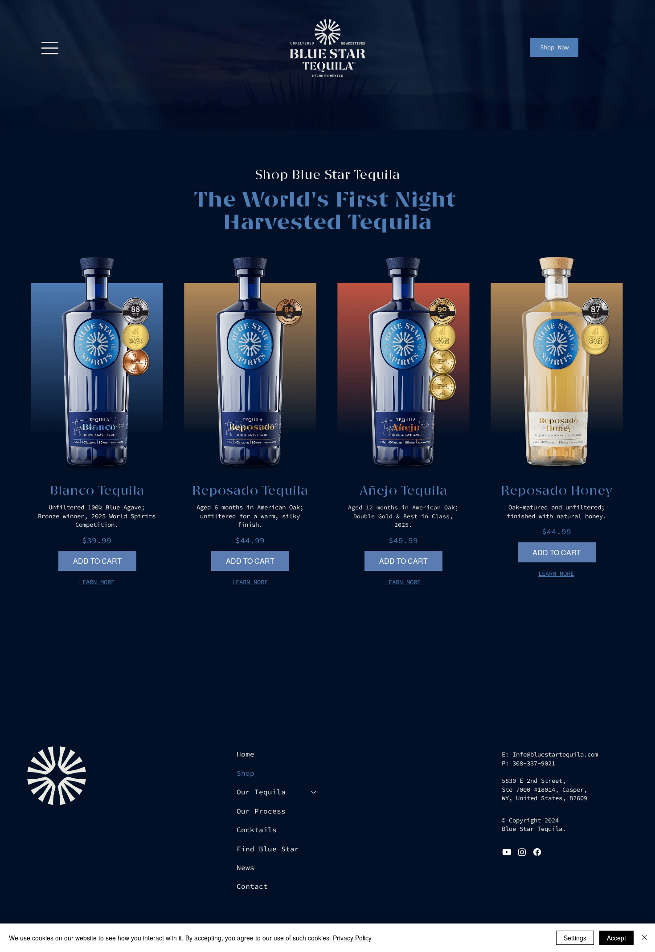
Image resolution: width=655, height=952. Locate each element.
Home (245, 753)
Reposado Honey (557, 491)
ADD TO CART (97, 561)
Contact (252, 886)
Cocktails (257, 829)
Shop (245, 773)
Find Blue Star (268, 848)
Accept (616, 937)
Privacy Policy (352, 937)
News (245, 867)
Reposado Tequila (250, 491)
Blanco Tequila (97, 491)
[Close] (644, 938)
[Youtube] (507, 852)
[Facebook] (537, 852)
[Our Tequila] (314, 791)
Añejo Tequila (403, 491)
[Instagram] (522, 852)
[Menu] (50, 48)
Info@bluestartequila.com (555, 754)
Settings (575, 937)
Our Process (261, 810)
